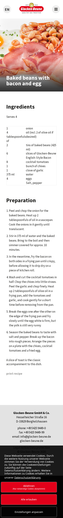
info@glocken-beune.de (35, 436)
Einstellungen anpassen (29, 512)
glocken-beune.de (31, 441)
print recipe (14, 374)
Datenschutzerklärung (27, 477)
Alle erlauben (29, 499)
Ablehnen (29, 487)
